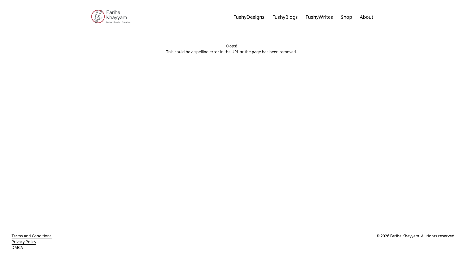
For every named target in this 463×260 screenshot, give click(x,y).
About (366, 17)
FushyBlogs (285, 17)
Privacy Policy (24, 241)
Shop (346, 17)
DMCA (17, 247)
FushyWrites (319, 17)
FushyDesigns (249, 17)
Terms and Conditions (32, 236)
